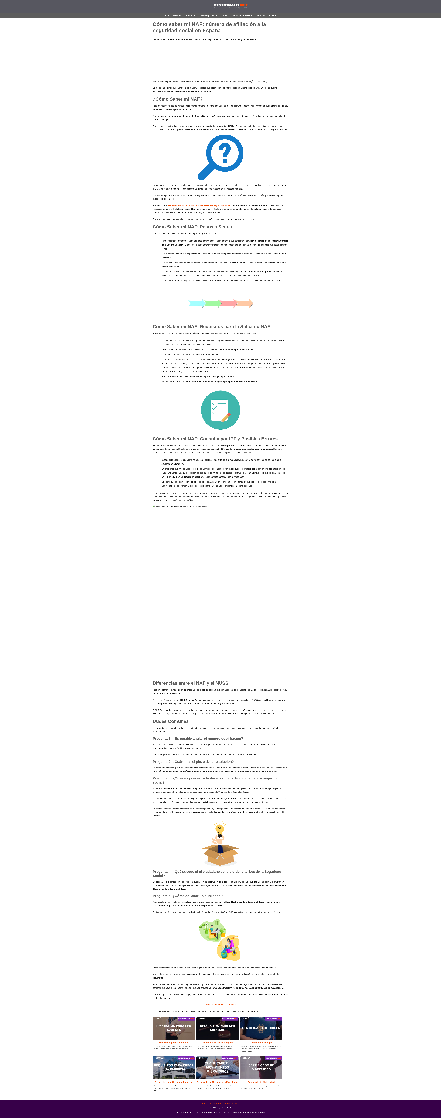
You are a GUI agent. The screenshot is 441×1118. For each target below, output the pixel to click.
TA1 (173, 272)
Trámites (177, 15)
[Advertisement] (220, 60)
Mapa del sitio (206, 1103)
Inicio (166, 15)
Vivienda (273, 15)
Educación (191, 15)
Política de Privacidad (219, 1103)
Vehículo (260, 15)
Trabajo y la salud (209, 15)
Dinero (225, 15)
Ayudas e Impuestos (242, 15)
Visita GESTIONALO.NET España (220, 1005)
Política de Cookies (233, 1103)
